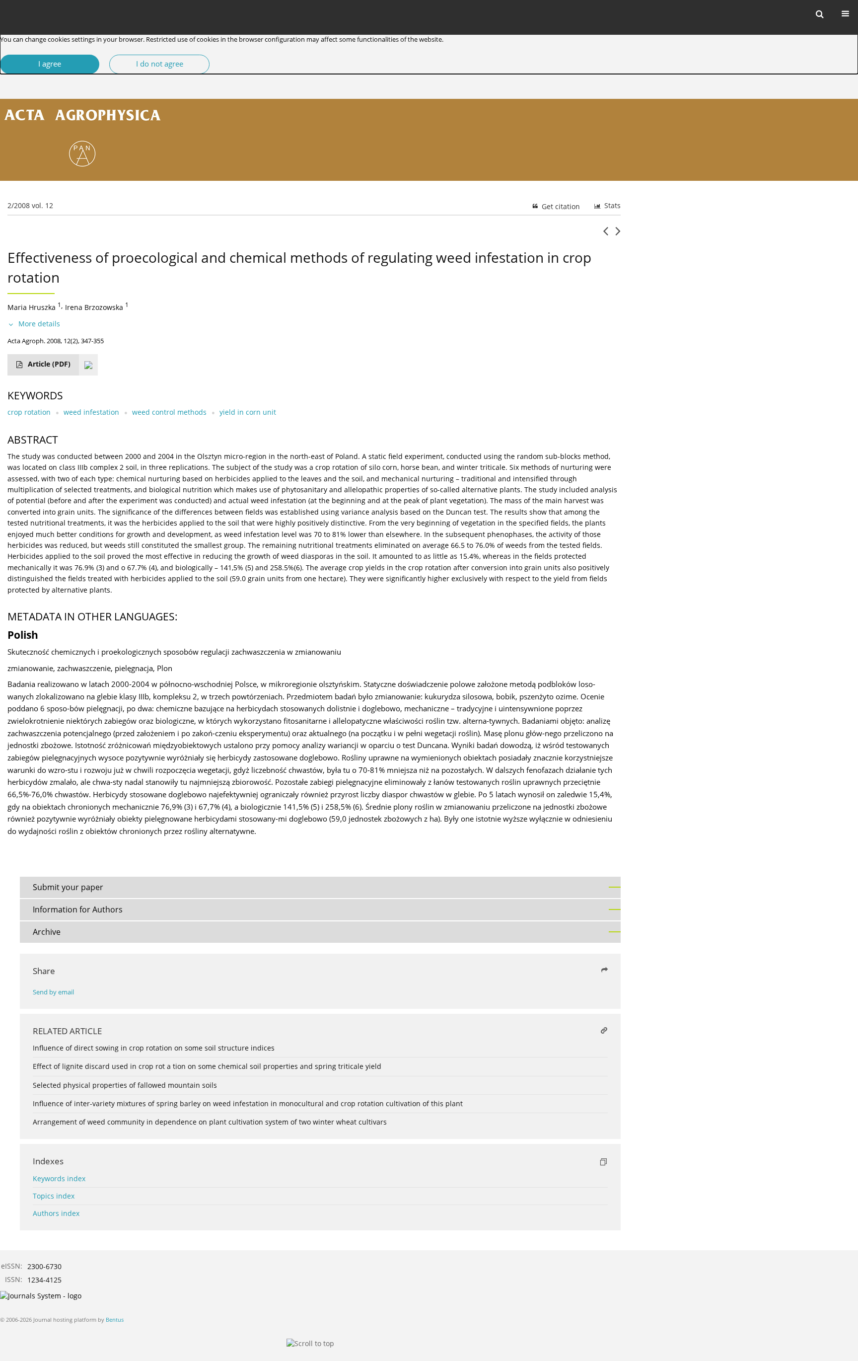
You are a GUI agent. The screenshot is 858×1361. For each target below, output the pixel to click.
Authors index (56, 1213)
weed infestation (91, 412)
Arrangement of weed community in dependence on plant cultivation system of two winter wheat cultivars (210, 1122)
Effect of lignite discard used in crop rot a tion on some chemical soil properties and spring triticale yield (207, 1066)
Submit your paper (68, 887)
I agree (49, 64)
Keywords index (59, 1178)
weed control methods (169, 412)
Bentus (115, 1319)
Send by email (53, 992)
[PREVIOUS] (605, 235)
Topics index (53, 1196)
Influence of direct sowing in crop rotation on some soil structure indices (154, 1048)
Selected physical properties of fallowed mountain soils (125, 1085)
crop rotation (29, 412)
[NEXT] (618, 235)
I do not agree (159, 64)
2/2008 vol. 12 (30, 205)
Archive (47, 931)
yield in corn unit (247, 412)
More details (39, 323)
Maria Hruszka (31, 307)
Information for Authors (78, 909)
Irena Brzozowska (94, 307)
